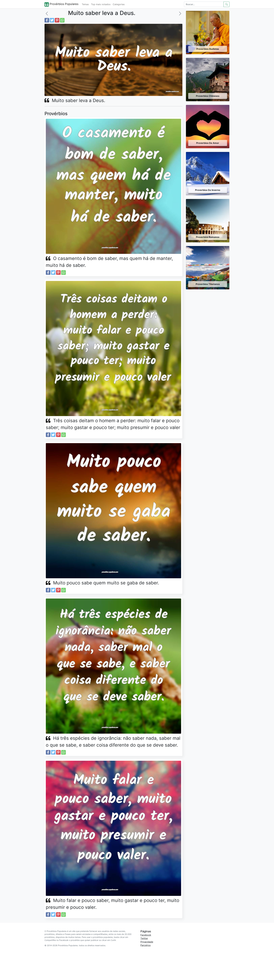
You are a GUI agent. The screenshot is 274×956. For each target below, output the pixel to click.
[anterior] (47, 13)
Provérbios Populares (63, 4)
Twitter (144, 938)
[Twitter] (52, 20)
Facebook (145, 934)
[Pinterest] (57, 20)
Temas (85, 4)
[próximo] (180, 13)
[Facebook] (47, 20)
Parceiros (145, 945)
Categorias (119, 4)
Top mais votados (100, 4)
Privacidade (146, 941)
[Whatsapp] (62, 20)
